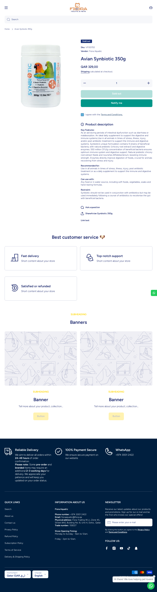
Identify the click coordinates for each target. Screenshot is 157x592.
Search (8, 509)
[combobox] (78, 19)
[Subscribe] (148, 522)
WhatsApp (123, 450)
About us (9, 516)
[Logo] (78, 7)
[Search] (7, 19)
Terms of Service (13, 550)
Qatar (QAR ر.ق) (16, 575)
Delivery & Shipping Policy (17, 556)
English (39, 575)
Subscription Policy (14, 543)
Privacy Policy (11, 529)
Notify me (116, 102)
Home (7, 29)
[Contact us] (151, 586)
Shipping (85, 71)
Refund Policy (11, 536)
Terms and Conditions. (112, 114)
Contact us (10, 523)
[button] (150, 7)
